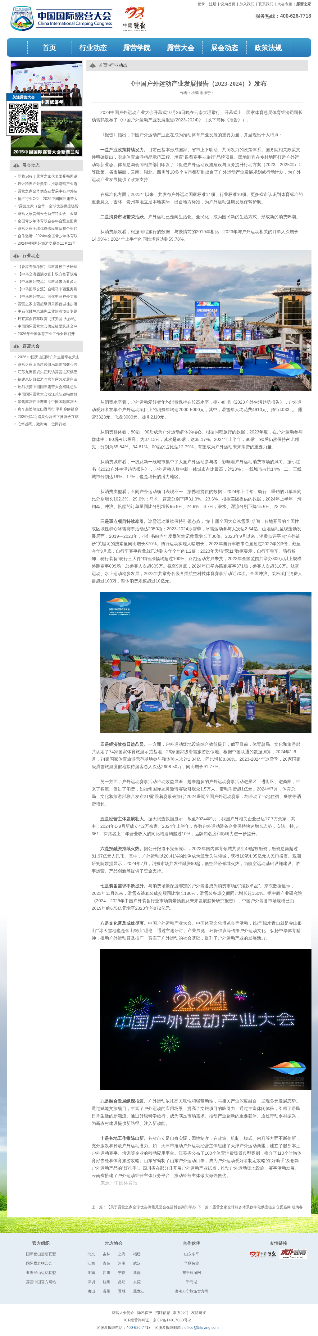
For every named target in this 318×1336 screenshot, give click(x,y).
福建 (137, 1254)
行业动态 (93, 47)
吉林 (106, 1254)
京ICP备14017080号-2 (172, 1320)
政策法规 (268, 47)
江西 (91, 1263)
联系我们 (265, 4)
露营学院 (137, 47)
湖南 (91, 1272)
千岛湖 (191, 1282)
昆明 (121, 1282)
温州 (106, 1291)
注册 (212, 4)
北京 (91, 1254)
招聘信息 (162, 1313)
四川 (106, 1272)
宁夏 (121, 1272)
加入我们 (246, 4)
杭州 (106, 1282)
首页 (49, 47)
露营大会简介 (123, 1313)
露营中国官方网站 (41, 1282)
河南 (121, 1263)
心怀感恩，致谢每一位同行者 (42, 424)
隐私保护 (144, 1313)
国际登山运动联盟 (41, 1254)
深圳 (91, 1282)
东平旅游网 (191, 1272)
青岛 (106, 1263)
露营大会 (180, 47)
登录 (201, 4)
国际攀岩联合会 (39, 1263)
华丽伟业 (191, 1263)
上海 (121, 1254)
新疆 (137, 1272)
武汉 (137, 1263)
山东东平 (191, 1254)
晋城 (121, 1291)
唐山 (91, 1291)
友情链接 (278, 1243)
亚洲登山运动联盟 (41, 1272)
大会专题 (284, 4)
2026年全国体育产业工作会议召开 (46, 334)
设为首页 (227, 4)
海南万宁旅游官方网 (191, 1291)
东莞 (137, 1282)
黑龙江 (138, 1291)
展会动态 (224, 47)
